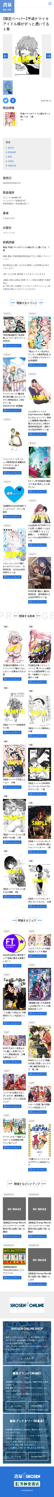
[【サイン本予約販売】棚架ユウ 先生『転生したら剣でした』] (39, 467)
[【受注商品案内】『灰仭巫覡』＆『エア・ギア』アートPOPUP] (14, 329)
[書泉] (27, 1475)
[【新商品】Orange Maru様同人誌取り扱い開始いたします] (39, 1265)
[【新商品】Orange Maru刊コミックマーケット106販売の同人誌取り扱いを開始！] (14, 1215)
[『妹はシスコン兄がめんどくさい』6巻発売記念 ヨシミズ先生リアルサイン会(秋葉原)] (39, 339)
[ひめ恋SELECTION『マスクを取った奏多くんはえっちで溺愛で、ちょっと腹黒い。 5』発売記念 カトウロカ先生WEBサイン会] (39, 523)
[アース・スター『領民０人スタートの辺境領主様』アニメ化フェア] (14, 1131)
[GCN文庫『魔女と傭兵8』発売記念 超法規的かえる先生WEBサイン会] (39, 578)
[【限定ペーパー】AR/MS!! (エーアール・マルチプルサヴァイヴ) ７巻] (39, 769)
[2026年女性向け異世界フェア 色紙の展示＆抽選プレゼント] (14, 949)
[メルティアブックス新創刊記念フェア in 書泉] (39, 944)
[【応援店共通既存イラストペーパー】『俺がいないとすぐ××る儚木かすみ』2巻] (14, 653)
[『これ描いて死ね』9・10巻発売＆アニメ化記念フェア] (14, 999)
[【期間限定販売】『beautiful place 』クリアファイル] (14, 1261)
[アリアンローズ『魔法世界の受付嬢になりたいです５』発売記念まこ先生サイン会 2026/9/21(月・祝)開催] (14, 382)
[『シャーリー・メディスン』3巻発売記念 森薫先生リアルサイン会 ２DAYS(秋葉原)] (14, 446)
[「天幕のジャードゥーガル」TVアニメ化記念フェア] (39, 1145)
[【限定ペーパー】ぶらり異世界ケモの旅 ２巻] (14, 819)
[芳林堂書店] (27, 1484)
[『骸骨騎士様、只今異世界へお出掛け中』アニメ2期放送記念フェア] (39, 989)
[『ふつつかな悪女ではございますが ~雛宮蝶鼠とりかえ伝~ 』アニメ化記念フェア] (14, 1088)
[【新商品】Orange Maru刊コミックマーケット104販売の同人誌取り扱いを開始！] (39, 1215)
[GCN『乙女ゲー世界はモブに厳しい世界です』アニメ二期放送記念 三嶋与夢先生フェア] (14, 1047)
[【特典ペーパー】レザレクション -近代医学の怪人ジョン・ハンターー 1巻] (39, 827)
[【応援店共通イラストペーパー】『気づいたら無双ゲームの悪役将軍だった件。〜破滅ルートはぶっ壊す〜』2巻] (39, 654)
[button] (5, 55)
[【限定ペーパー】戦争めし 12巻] (39, 714)
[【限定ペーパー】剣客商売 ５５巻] (14, 710)
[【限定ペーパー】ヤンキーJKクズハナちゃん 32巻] (39, 883)
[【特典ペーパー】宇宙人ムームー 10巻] (14, 764)
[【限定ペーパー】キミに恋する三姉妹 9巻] (14, 874)
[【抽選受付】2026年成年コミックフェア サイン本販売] (14, 499)
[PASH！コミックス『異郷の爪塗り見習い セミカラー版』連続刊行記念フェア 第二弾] (39, 1048)
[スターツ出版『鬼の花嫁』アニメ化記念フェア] (39, 1098)
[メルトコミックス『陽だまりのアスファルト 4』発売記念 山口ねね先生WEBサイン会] (14, 551)
